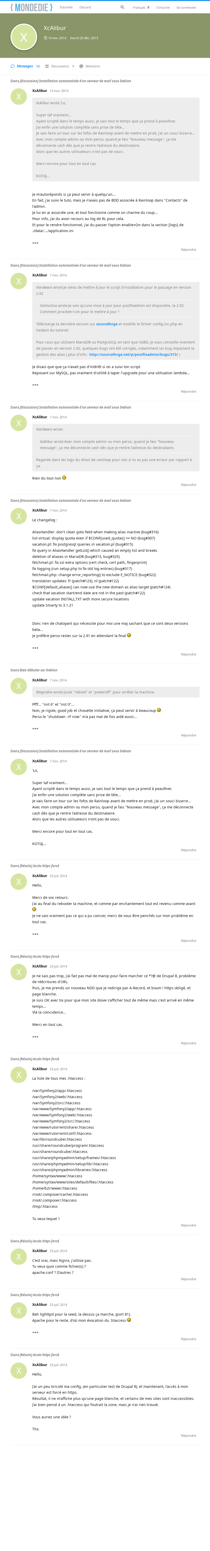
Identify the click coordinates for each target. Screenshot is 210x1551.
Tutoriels (66, 7)
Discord (85, 7)
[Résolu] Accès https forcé (39, 865)
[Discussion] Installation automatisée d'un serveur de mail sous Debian (75, 81)
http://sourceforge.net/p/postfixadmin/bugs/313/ (133, 354)
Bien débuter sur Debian (38, 670)
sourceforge (107, 323)
